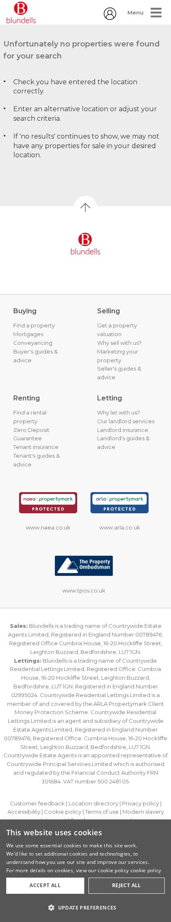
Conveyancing (32, 342)
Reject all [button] (126, 885)
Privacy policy (140, 803)
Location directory (93, 803)
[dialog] (85, 871)
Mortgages (28, 334)
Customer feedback (37, 803)
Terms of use (102, 811)
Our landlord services (125, 421)
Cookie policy (62, 811)
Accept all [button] (45, 885)
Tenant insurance (36, 447)
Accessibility (23, 811)
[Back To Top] (85, 207)
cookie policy (145, 870)
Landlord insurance (122, 430)
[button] (85, 907)
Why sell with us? (119, 342)
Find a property (34, 325)
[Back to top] (85, 243)
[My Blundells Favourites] (110, 18)
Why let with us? (118, 412)
